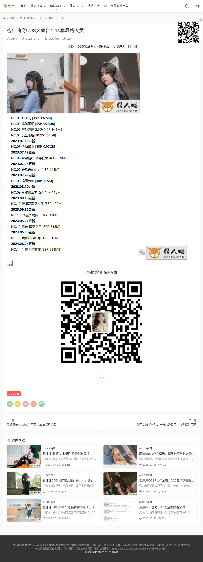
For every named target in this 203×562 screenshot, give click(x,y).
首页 (24, 6)
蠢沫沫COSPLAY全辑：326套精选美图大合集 (166, 480)
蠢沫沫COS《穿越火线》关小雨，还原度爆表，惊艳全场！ (70, 480)
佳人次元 (37, 6)
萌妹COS (56, 6)
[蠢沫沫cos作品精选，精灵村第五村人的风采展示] (120, 456)
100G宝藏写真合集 (115, 6)
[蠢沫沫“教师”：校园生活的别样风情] (24, 456)
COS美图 (53, 38)
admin (14, 38)
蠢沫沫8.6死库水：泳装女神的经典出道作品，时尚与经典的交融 (70, 507)
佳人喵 (9, 6)
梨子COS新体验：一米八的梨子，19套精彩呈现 (166, 424)
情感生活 (94, 6)
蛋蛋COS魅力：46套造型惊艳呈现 (162, 507)
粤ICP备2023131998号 (105, 552)
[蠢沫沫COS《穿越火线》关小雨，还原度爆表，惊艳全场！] (24, 483)
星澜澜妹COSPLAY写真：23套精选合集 (31, 424)
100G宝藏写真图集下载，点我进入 (100, 46)
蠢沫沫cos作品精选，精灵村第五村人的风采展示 (165, 454)
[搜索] (187, 6)
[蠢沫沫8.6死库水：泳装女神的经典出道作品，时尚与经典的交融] (24, 510)
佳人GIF (75, 6)
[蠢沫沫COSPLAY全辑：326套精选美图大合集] (120, 483)
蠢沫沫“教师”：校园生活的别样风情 (66, 454)
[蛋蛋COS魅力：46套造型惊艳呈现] (120, 510)
